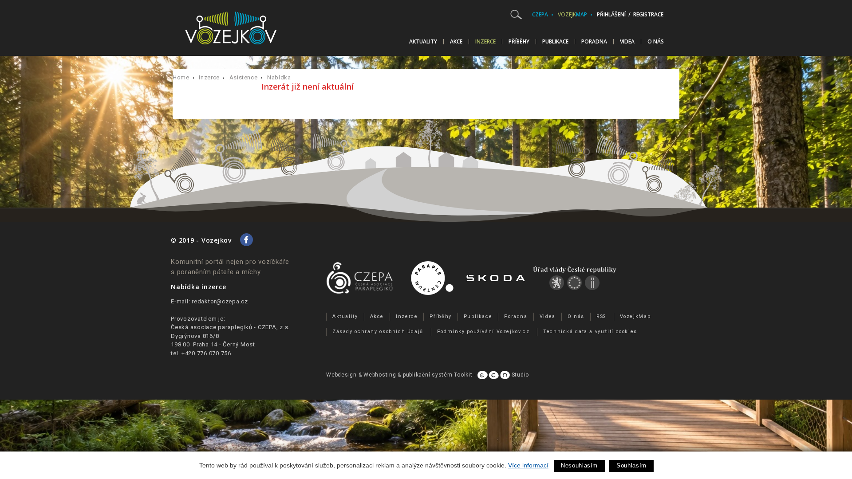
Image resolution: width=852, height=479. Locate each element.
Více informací (528, 465)
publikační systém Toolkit (438, 375)
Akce (456, 41)
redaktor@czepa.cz (220, 301)
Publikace (555, 41)
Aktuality (423, 41)
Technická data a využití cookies (590, 331)
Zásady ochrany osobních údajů (377, 331)
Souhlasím (631, 465)
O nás (655, 41)
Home (181, 77)
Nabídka (279, 77)
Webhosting (379, 375)
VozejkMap (635, 316)
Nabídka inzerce (198, 287)
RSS (601, 316)
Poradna (594, 41)
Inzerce (485, 41)
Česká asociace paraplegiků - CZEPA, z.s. (230, 327)
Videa (627, 41)
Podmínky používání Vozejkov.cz (483, 331)
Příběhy (519, 41)
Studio (519, 375)
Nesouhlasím (579, 465)
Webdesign (341, 375)
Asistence (243, 77)
